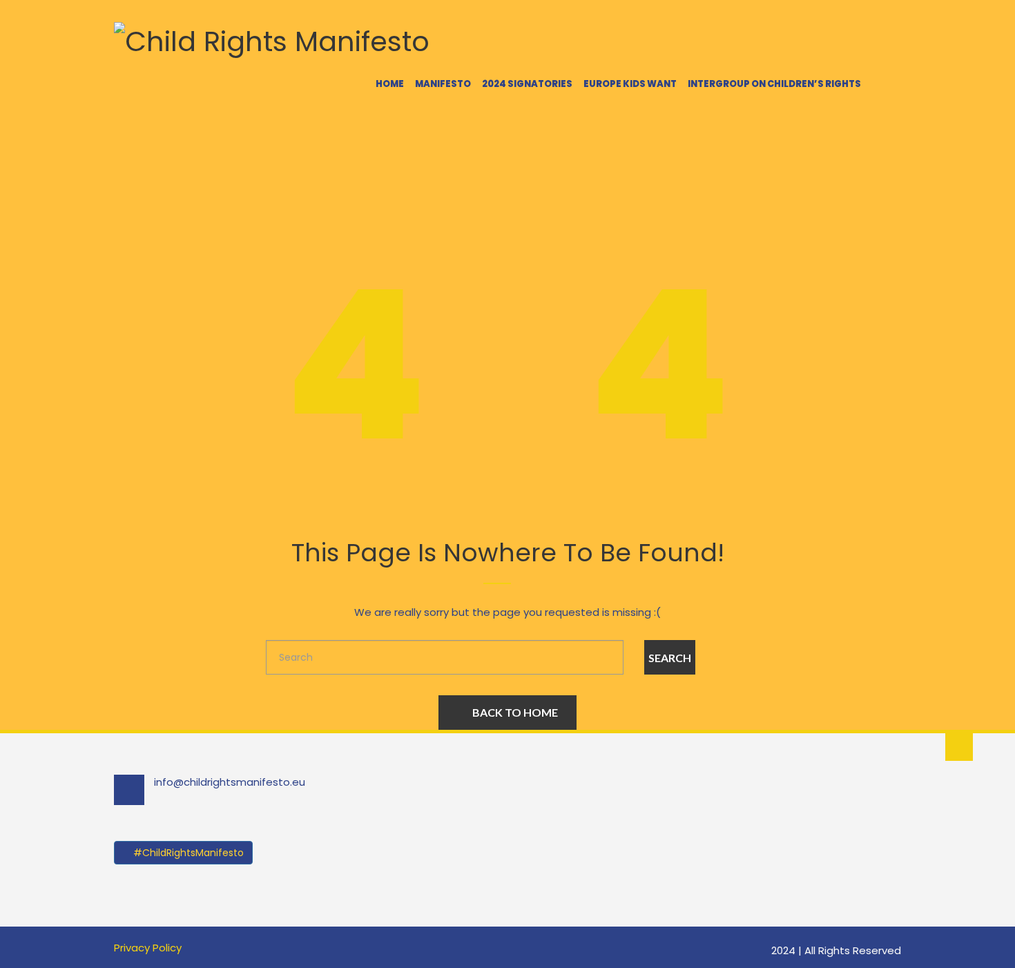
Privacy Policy (148, 947)
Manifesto (443, 83)
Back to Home (515, 712)
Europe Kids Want (630, 83)
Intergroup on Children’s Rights (774, 83)
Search (669, 657)
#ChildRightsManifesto (187, 853)
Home (390, 83)
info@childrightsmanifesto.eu (229, 782)
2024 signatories (527, 83)
